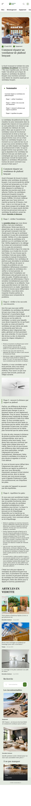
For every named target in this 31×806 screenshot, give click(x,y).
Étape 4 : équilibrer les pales (14, 113)
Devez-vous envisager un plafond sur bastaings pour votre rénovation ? (13, 643)
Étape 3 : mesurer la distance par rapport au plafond (15, 109)
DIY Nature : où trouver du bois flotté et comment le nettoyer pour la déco (14, 723)
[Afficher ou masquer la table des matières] (22, 88)
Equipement (19, 46)
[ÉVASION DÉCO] (12, 4)
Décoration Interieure (7, 620)
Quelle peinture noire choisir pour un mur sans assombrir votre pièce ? (15, 757)
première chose (9, 223)
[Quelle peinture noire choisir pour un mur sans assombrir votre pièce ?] (15, 739)
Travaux (3, 647)
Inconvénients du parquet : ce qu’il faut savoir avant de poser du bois (15, 773)
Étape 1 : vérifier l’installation (14, 99)
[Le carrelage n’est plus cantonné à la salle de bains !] (15, 658)
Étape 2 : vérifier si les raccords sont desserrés (15, 103)
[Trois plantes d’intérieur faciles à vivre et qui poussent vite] (15, 604)
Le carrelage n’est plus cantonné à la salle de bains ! (15, 670)
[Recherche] (23, 4)
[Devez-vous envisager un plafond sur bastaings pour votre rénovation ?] (15, 631)
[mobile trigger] (3, 4)
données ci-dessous (14, 214)
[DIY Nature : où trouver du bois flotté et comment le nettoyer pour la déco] (15, 705)
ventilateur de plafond (10, 68)
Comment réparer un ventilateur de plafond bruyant (15, 94)
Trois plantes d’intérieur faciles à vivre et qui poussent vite (15, 616)
